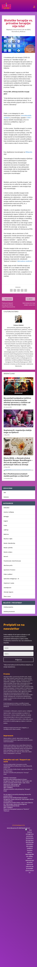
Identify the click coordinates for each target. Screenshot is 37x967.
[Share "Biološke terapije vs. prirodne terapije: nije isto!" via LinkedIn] (22, 290)
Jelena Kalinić (17, 29)
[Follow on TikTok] (27, 817)
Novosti (6, 556)
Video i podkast (8, 574)
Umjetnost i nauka (9, 583)
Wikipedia (29, 152)
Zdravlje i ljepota (8, 592)
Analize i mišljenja (9, 512)
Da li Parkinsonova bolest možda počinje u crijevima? (16, 475)
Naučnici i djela (8, 538)
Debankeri (6, 507)
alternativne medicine (24, 261)
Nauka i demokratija (9, 543)
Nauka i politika (8, 547)
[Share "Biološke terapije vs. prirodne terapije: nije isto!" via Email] (25, 290)
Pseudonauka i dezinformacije (12, 561)
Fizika (5, 525)
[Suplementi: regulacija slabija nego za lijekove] (18, 418)
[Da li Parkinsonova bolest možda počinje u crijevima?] (18, 470)
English (6, 521)
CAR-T (29, 117)
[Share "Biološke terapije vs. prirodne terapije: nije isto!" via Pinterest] (18, 290)
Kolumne (6, 497)
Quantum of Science (9, 570)
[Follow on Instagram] (15, 817)
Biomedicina (15, 31)
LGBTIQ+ (6, 530)
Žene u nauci (7, 596)
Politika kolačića (8, 607)
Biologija (6, 516)
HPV (5, 492)
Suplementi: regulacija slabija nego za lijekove (18, 431)
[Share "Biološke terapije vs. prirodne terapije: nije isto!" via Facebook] (11, 290)
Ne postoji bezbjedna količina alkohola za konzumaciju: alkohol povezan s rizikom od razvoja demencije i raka (17, 401)
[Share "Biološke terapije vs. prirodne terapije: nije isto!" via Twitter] (15, 290)
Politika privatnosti (9, 611)
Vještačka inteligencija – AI (11, 578)
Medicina (22, 31)
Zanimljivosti (7, 587)
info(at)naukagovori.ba (18, 825)
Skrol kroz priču (8, 565)
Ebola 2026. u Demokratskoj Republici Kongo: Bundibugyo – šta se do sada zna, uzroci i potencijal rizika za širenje (18, 461)
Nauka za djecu (8, 552)
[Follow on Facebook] (9, 817)
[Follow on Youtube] (21, 817)
